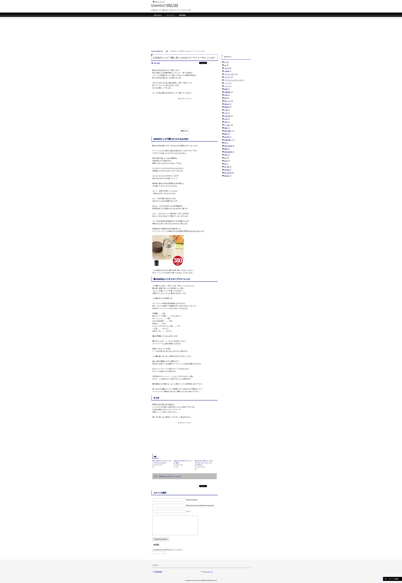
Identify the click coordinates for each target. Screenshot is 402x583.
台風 (225, 95)
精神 (225, 149)
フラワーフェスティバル (233, 80)
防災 (225, 161)
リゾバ (226, 86)
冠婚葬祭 (227, 92)
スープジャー (170, 476)
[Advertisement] (201, 33)
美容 (225, 155)
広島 (225, 122)
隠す (186, 131)
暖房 (225, 134)
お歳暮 (226, 71)
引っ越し (227, 125)
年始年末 (227, 116)
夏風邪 (226, 107)
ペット (226, 83)
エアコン (227, 77)
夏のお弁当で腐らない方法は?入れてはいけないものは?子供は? (203, 463)
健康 (225, 89)
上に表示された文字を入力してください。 (168, 550)
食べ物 (156, 63)
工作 (225, 113)
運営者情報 (182, 15)
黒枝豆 (226, 176)
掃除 (225, 128)
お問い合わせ (157, 15)
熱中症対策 (228, 146)
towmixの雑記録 (164, 5)
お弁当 (161, 476)
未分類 (226, 137)
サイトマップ (170, 15)
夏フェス (227, 101)
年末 (225, 119)
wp (225, 65)
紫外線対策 (228, 152)
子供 (225, 110)
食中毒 (226, 170)
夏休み (226, 104)
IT (225, 62)
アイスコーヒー (229, 74)
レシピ (178, 476)
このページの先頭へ (393, 579)
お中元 (226, 68)
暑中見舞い (228, 131)
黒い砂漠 (227, 173)
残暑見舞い (228, 140)
